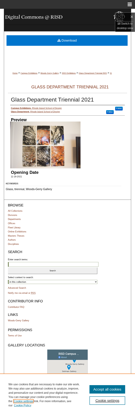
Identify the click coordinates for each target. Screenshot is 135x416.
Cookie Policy (22, 405)
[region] (67, 395)
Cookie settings (23, 401)
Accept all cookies (107, 389)
